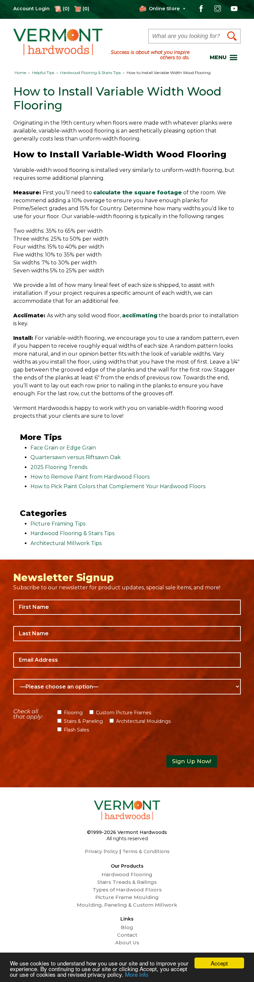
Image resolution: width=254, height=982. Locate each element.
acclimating (139, 315)
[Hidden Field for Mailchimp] (127, 745)
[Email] (127, 660)
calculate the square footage (137, 192)
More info (136, 974)
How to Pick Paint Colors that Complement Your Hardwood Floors (117, 486)
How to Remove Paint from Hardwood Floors (89, 477)
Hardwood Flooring (127, 875)
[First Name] (127, 607)
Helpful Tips (43, 72)
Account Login (31, 9)
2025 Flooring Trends (58, 467)
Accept (219, 963)
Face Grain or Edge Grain (63, 448)
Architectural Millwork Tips (66, 543)
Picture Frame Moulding (127, 897)
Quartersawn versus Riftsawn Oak (75, 457)
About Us (127, 943)
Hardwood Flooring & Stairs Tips (90, 72)
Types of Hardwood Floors (127, 890)
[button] (218, 57)
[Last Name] (127, 634)
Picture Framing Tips (57, 524)
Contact (127, 935)
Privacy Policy (101, 851)
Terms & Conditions (146, 851)
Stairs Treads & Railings (127, 882)
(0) (86, 9)
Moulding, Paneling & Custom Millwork (127, 905)
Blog (127, 927)
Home (20, 72)
